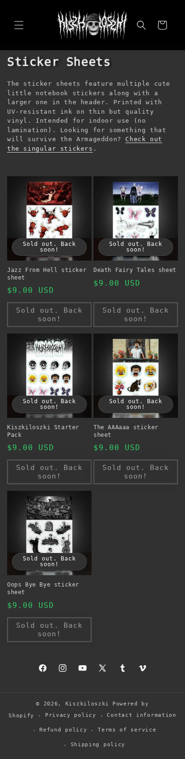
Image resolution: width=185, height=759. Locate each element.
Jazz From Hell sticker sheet (46, 274)
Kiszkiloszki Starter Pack (43, 431)
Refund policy (63, 730)
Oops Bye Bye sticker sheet (43, 588)
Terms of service (127, 730)
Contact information (141, 715)
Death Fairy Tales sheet (134, 270)
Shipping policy (98, 744)
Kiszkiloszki (87, 704)
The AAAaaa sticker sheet (125, 431)
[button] (19, 25)
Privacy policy (70, 715)
